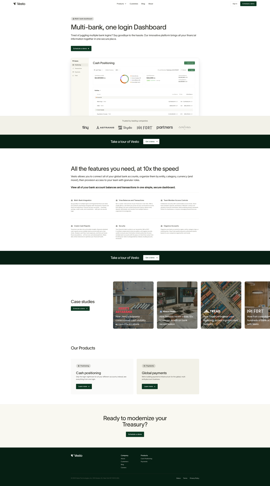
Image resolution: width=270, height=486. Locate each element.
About (150, 4)
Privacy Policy (194, 478)
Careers (123, 467)
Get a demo (150, 141)
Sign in (235, 4)
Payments (144, 461)
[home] (19, 3)
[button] (121, 4)
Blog (143, 4)
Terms (185, 478)
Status (178, 478)
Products (144, 455)
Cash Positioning (146, 458)
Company (124, 455)
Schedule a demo (248, 4)
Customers (134, 4)
